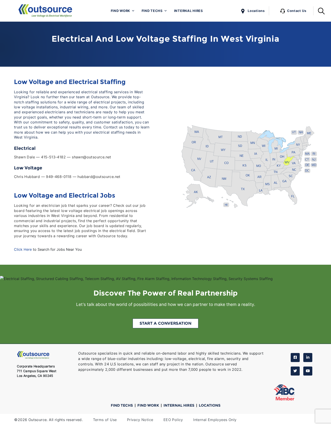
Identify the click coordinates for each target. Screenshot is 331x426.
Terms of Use (105, 420)
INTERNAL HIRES (179, 405)
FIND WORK (148, 405)
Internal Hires (188, 11)
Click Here (23, 249)
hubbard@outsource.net (98, 177)
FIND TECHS (122, 405)
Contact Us (296, 11)
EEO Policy (173, 420)
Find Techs (152, 11)
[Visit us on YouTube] (307, 371)
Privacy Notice (140, 420)
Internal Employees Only (214, 420)
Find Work (120, 11)
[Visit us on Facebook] (295, 357)
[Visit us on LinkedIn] (307, 357)
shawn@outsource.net (91, 157)
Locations (256, 11)
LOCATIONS (209, 405)
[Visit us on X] (295, 371)
